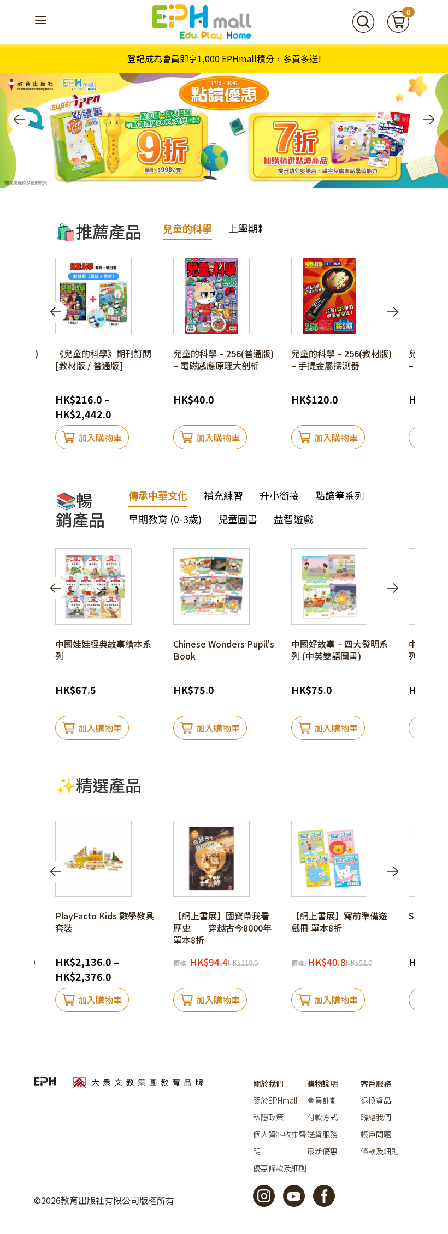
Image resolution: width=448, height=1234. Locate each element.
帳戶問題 (376, 1134)
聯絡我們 (376, 1117)
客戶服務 (376, 1083)
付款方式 (322, 1117)
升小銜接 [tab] (279, 495)
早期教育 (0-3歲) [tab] (165, 519)
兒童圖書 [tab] (237, 519)
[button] (19, 119)
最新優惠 (322, 1151)
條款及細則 (380, 1151)
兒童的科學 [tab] (187, 228)
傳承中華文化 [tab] (157, 495)
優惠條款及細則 (279, 1167)
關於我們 (268, 1083)
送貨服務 (322, 1134)
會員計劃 (322, 1100)
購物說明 (322, 1083)
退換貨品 (376, 1100)
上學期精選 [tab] (253, 228)
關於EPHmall (275, 1100)
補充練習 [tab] (223, 495)
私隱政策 (268, 1117)
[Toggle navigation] (42, 22)
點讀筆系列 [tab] (339, 495)
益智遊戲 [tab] (293, 519)
